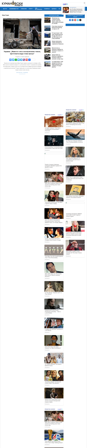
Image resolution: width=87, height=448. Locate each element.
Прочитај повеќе (22, 72)
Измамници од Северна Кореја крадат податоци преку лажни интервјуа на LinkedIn (57, 20)
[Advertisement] (75, 47)
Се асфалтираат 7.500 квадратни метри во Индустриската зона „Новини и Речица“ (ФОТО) (57, 64)
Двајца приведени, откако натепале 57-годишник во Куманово (58, 43)
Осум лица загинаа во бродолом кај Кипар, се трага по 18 (57, 28)
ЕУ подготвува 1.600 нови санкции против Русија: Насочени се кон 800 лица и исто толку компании (57, 35)
